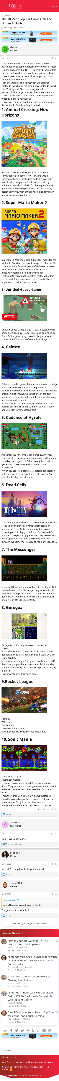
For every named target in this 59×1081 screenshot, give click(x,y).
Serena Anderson (15, 967)
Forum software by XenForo (22, 1075)
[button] (4, 6)
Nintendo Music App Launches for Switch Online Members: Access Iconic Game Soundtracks (32, 960)
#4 (56, 894)
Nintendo (23, 947)
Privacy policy (36, 1066)
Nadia (10, 1003)
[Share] (52, 58)
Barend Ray (13, 947)
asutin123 (16, 822)
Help (47, 1066)
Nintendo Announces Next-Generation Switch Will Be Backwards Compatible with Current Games (31, 996)
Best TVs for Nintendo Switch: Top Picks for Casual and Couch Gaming (31, 1014)
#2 (56, 833)
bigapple (15, 852)
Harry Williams (14, 1019)
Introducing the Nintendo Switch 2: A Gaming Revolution (30, 978)
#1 (56, 58)
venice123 (16, 882)
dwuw (6, 27)
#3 (56, 864)
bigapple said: (9, 900)
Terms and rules (21, 1066)
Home (5, 1069)
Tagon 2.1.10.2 (10, 1057)
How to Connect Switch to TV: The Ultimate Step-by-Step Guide (28, 942)
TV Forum (26, 1019)
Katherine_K (13, 983)
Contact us (7, 1066)
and (15, 844)
